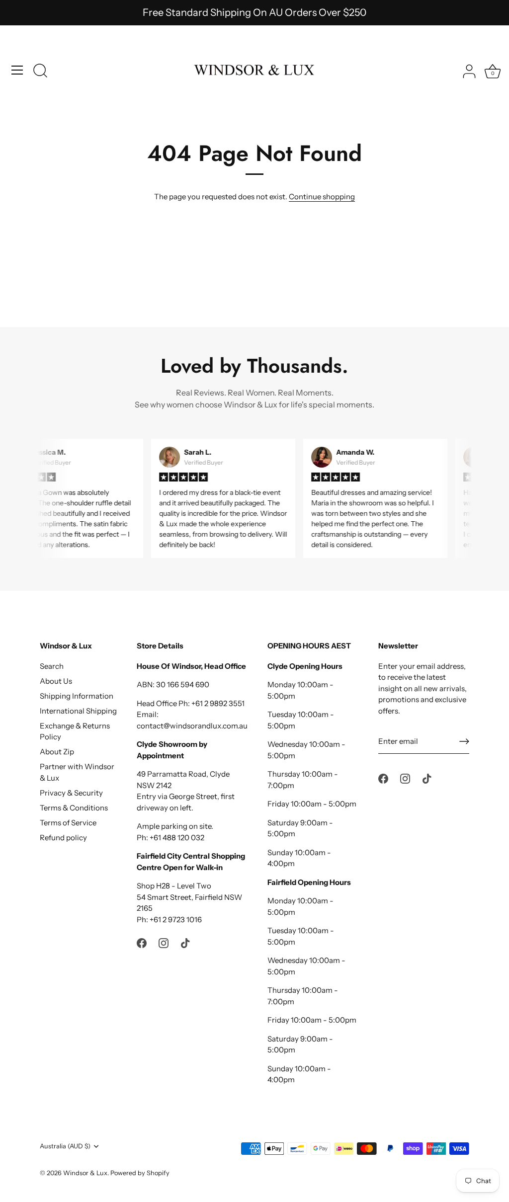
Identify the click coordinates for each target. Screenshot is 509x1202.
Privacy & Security (71, 793)
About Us (56, 681)
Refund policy (63, 837)
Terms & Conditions (74, 807)
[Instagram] (164, 942)
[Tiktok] (185, 942)
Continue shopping (322, 196)
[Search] (40, 71)
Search (52, 666)
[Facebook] (142, 942)
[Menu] (17, 70)
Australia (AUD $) (65, 1146)
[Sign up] (464, 741)
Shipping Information (76, 696)
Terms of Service (68, 822)
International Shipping (78, 711)
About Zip (57, 751)
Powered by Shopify (140, 1173)
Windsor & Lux (85, 1173)
